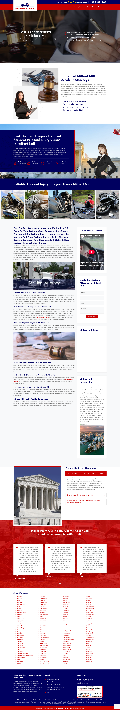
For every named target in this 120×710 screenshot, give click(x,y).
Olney (64, 655)
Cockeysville (43, 598)
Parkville (65, 663)
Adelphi (19, 600)
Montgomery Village (69, 639)
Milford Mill (66, 636)
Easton (42, 616)
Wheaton (88, 657)
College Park (43, 602)
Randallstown (90, 608)
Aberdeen (20, 596)
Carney (19, 649)
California (19, 641)
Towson (88, 643)
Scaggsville (89, 624)
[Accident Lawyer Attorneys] (25, 6)
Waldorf (88, 649)
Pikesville (88, 602)
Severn (88, 628)
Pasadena (89, 598)
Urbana (88, 647)
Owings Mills (66, 659)
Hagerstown (43, 657)
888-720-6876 (99, 2)
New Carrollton (67, 643)
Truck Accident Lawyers (54, 684)
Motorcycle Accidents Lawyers (55, 687)
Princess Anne (90, 606)
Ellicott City (43, 626)
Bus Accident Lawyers (53, 679)
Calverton (20, 643)
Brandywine (20, 632)
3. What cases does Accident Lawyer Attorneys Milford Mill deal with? (83, 502)
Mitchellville (66, 637)
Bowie (18, 630)
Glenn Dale (43, 653)
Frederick (42, 639)
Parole (88, 596)
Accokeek (20, 598)
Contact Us (101, 7)
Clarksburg (20, 661)
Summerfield (90, 637)
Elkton (41, 624)
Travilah (88, 645)
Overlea (65, 657)
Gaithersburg (43, 643)
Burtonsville (20, 639)
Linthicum (66, 626)
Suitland (88, 636)
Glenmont (43, 651)
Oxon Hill (65, 661)
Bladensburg (20, 628)
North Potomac (67, 649)
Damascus (43, 610)
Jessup (65, 600)
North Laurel (66, 647)
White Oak (89, 659)
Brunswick (20, 637)
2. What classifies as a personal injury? (80, 495)
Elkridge (42, 622)
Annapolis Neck (21, 604)
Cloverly (42, 596)
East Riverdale (44, 614)
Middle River (66, 634)
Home (63, 7)
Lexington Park (67, 624)
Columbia (43, 604)
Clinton (19, 663)
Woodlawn (89, 661)
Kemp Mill (65, 604)
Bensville (19, 624)
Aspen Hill (19, 610)
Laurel (64, 622)
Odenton (65, 653)
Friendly (42, 641)
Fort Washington (44, 637)
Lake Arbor (66, 610)
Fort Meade (43, 636)
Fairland (42, 630)
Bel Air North (20, 618)
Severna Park (89, 630)
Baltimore (19, 614)
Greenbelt (43, 655)
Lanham (65, 618)
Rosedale (88, 620)
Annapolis (19, 602)
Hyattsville (66, 596)
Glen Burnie (43, 649)
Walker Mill (89, 651)
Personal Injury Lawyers (53, 690)
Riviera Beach (90, 614)
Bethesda (19, 626)
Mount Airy (66, 641)
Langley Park (66, 616)
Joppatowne (66, 602)
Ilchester (65, 598)
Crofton (42, 606)
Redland (88, 610)
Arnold (19, 608)
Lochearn (65, 628)
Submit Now (91, 316)
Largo (64, 620)
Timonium (89, 641)
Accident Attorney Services (76, 7)
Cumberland (43, 608)
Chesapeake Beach (22, 653)
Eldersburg (43, 620)
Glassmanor (43, 647)
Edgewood (43, 618)
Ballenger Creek (21, 612)
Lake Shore (66, 612)
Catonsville (20, 651)
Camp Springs (21, 647)
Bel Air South (20, 620)
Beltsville (19, 622)
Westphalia (89, 655)
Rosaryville (89, 618)
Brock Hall (19, 634)
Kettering (65, 606)
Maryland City (67, 630)
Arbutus (19, 606)
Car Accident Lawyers (53, 682)
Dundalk (42, 612)
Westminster (89, 653)
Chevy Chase (21, 657)
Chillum (19, 659)
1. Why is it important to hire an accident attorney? (85, 473)
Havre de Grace (44, 661)
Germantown (44, 645)
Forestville (43, 634)
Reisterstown (89, 612)
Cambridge (20, 645)
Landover (65, 614)
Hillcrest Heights (44, 663)
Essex (41, 628)
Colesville (42, 600)
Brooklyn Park (20, 636)
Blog (48, 692)
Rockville (88, 616)
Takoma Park (90, 639)
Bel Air (18, 616)
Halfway (42, 659)
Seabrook (88, 626)
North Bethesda (67, 645)
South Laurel (89, 634)
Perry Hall (88, 600)
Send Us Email (82, 683)
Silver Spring (89, 632)
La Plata (65, 608)
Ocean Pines (66, 651)
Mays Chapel (66, 632)
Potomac (88, 604)
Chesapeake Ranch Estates (25, 655)
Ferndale (42, 632)
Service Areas (91, 7)
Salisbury (88, 622)
